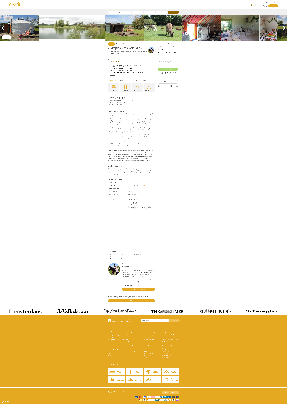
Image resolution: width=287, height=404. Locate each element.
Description (112, 80)
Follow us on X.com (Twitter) (132, 353)
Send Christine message (138, 289)
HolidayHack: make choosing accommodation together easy (170, 339)
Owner (135, 80)
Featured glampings (149, 335)
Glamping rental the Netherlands (116, 339)
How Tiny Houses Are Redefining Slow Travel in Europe (170, 335)
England (120, 44)
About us (146, 351)
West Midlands (127, 44)
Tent (127, 337)
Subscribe (174, 320)
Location (128, 80)
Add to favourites (168, 82)
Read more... (112, 75)
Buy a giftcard (165, 349)
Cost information (112, 351)
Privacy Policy (147, 355)
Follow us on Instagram (131, 351)
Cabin (127, 339)
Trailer (127, 335)
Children (167, 52)
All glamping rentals (149, 337)
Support (110, 355)
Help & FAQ (111, 353)
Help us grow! (165, 351)
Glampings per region (149, 339)
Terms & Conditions (148, 353)
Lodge (127, 341)
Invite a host (165, 353)
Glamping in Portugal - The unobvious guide (170, 337)
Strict (129, 188)
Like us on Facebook (131, 349)
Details (120, 80)
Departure (170, 44)
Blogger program (166, 355)
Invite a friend (165, 357)
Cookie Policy (147, 357)
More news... (165, 341)
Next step (168, 69)
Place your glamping (113, 349)
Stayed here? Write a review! (131, 301)
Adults (159, 52)
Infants (174, 52)
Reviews (143, 80)
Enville (133, 44)
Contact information (149, 349)
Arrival (159, 44)
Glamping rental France (113, 337)
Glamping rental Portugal (114, 335)
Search (173, 12)
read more (146, 185)
